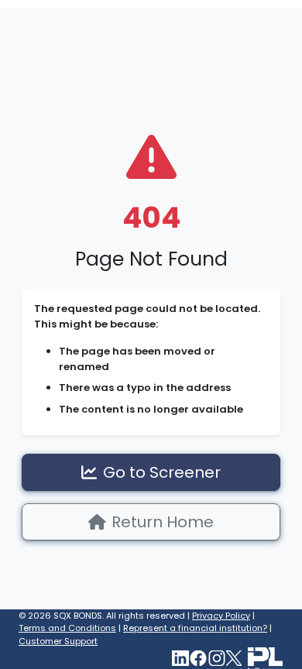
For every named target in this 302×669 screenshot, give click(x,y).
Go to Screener (162, 472)
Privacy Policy (221, 615)
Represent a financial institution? (195, 628)
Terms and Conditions (67, 628)
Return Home (163, 522)
